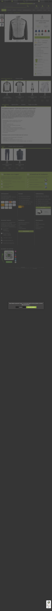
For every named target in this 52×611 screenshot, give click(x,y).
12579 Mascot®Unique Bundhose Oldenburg (7, 165)
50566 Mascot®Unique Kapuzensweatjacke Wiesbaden (7, 97)
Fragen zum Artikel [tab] (32, 104)
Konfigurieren (21, 307)
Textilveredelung (39, 193)
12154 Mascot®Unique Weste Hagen (19, 165)
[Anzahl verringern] (36, 41)
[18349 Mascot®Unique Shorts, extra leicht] (45, 87)
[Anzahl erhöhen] (38, 41)
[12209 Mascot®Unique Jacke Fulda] (19, 28)
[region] (17, 28)
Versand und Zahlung (39, 227)
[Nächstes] (32, 28)
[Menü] (50, 601)
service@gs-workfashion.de (8, 240)
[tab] (5, 104)
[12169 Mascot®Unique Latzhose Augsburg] (32, 87)
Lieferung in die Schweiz (40, 224)
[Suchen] (28, 6)
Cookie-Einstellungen (22, 228)
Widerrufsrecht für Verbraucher (23, 222)
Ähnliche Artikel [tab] (19, 78)
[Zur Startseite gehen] (26, 3)
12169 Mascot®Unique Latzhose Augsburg (32, 97)
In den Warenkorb (45, 40)
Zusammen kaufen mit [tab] (6, 78)
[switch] (49, 607)
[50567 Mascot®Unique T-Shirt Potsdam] (20, 87)
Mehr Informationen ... (26, 304)
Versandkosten (23, 267)
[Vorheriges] (5, 28)
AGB (19, 225)
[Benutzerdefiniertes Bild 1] (46, 180)
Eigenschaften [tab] (14, 104)
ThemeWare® (35, 268)
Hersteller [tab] (23, 104)
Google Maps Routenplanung (8, 243)
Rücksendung (38, 228)
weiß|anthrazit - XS (42, 37)
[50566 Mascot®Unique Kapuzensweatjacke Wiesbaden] (7, 87)
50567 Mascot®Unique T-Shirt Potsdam (20, 97)
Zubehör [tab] (3, 146)
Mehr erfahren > (43, 207)
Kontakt (37, 225)
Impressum (20, 227)
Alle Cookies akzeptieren (31, 307)
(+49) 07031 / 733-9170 (7, 237)
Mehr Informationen (39, 56)
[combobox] (15, 6)
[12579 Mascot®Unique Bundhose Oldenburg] (7, 155)
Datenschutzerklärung (22, 224)
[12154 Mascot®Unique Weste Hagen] (20, 155)
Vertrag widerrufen (26, 231)
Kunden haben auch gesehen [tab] (16, 146)
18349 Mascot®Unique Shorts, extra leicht (45, 97)
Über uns (37, 222)
